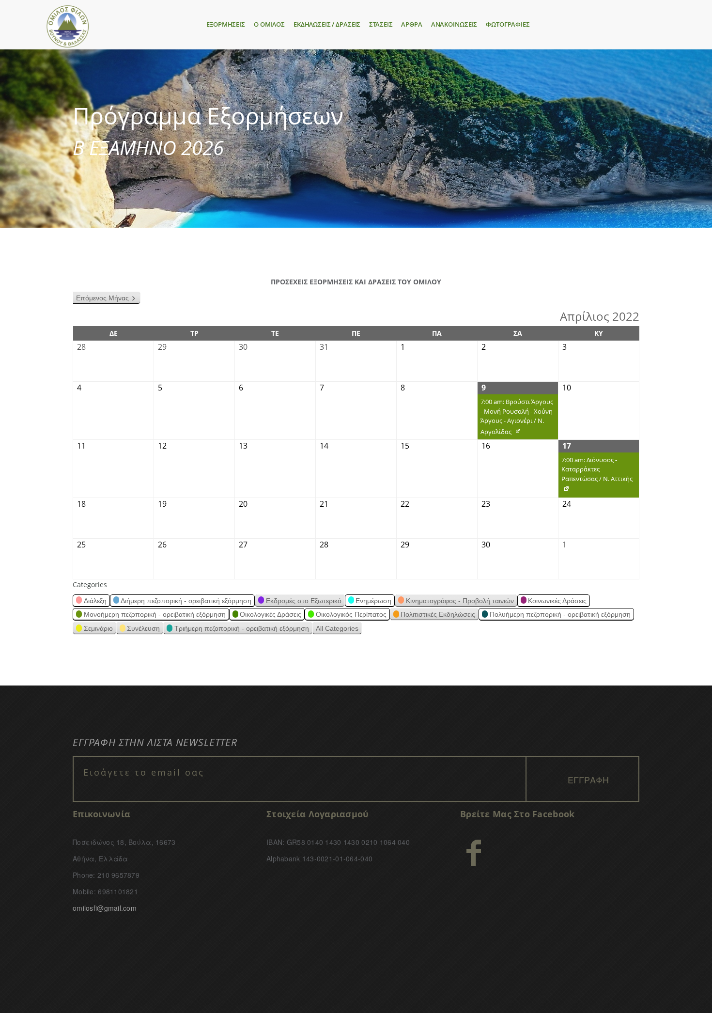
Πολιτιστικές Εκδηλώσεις (438, 614)
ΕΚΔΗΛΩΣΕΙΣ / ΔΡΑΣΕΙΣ (327, 24)
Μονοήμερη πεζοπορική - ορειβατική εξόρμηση (155, 614)
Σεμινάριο (98, 628)
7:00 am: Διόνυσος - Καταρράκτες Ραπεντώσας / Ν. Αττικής (595, 476)
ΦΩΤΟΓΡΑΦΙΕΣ (508, 24)
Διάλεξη (95, 601)
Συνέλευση (143, 628)
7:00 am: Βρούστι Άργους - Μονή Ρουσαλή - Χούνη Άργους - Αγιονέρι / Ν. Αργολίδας (515, 418)
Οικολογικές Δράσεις (270, 614)
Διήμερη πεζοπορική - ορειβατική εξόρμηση (186, 601)
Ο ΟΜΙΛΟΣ (269, 24)
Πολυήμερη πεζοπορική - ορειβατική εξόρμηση (560, 614)
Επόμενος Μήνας (102, 298)
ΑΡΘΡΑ (411, 24)
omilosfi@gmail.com (105, 908)
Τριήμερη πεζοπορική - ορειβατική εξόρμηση (241, 628)
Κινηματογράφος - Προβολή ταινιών (460, 601)
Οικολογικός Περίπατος (351, 614)
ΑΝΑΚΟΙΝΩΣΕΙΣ (454, 24)
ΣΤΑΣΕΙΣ (380, 24)
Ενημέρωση (373, 601)
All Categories (337, 628)
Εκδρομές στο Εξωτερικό (303, 601)
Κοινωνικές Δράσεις (557, 601)
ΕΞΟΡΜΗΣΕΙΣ (225, 24)
